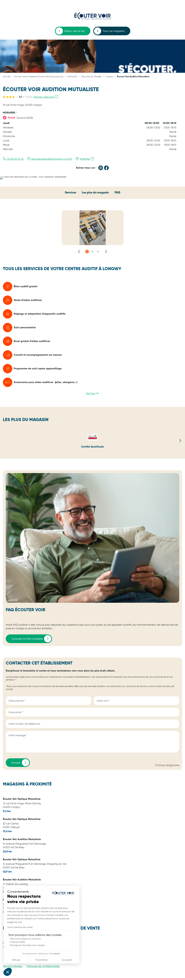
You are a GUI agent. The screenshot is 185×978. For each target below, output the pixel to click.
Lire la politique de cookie (20, 927)
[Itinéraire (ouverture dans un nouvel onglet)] (33, 176)
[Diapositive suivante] (106, 251)
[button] (7, 972)
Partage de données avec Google (27, 945)
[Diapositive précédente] (79, 251)
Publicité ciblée (17, 942)
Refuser (16, 959)
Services (70, 192)
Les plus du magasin (95, 192)
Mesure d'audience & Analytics (25, 938)
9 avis (28, 96)
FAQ (117, 192)
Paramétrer (41, 959)
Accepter (67, 959)
